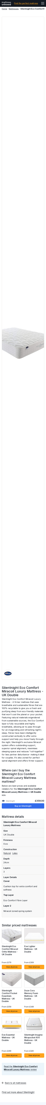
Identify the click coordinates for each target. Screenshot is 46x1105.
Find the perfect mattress (26, 3)
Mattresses (14, 9)
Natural (7, 853)
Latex (15, 853)
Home (4, 9)
